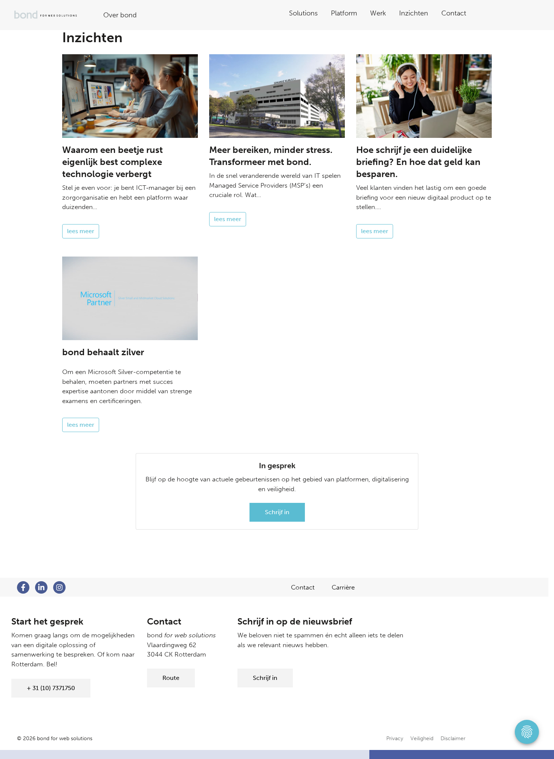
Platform (344, 13)
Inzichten (413, 13)
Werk (378, 13)
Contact (453, 13)
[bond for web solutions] (51, 15)
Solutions (303, 13)
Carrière (343, 587)
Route (170, 677)
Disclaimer (453, 738)
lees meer (80, 231)
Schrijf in (277, 512)
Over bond (120, 15)
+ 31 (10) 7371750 (51, 688)
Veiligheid (421, 738)
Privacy (394, 738)
